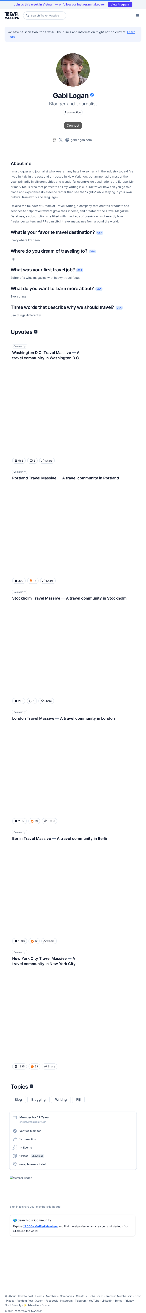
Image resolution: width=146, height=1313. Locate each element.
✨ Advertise (31, 1305)
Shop (138, 1296)
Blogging (38, 1100)
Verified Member (30, 1130)
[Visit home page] (12, 15)
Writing (61, 1100)
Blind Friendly (13, 1305)
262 (20, 700)
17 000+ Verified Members (40, 1226)
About (12, 1296)
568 (20, 460)
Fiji (78, 1100)
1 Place (31, 1155)
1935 (21, 1066)
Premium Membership (119, 1296)
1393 (21, 941)
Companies (67, 1296)
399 (20, 580)
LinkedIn (107, 1300)
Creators (81, 1296)
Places (10, 1300)
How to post (25, 1296)
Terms (118, 1300)
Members (52, 1296)
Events (39, 1296)
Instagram (66, 1300)
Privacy (129, 1300)
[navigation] (137, 15)
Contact (47, 1305)
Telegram (80, 1300)
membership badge (48, 1206)
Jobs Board (96, 1296)
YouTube (94, 1300)
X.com (39, 1300)
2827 (21, 821)
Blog (18, 1100)
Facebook (51, 1300)
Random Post (25, 1300)
